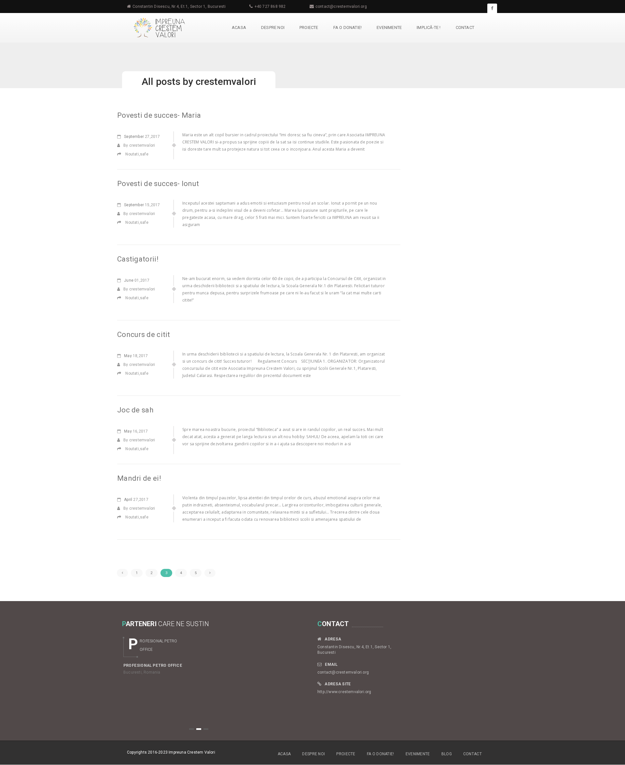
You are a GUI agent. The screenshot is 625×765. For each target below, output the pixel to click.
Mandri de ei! (139, 478)
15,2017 (142, 205)
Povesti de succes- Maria (159, 115)
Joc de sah (135, 410)
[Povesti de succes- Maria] (121, 154)
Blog (446, 754)
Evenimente (389, 27)
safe (144, 154)
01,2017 (136, 280)
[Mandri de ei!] (121, 517)
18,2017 (136, 356)
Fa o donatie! (347, 27)
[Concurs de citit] (121, 373)
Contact (465, 27)
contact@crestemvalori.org (341, 6)
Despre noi (273, 27)
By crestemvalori (139, 145)
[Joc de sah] (121, 449)
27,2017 (142, 136)
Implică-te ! (428, 27)
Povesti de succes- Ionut (158, 184)
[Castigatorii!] (121, 298)
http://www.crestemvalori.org (344, 692)
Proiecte (308, 27)
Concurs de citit (143, 334)
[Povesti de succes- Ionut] (121, 222)
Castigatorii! (138, 259)
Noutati (132, 154)
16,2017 (136, 431)
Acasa (239, 27)
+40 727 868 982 (270, 6)
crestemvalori (226, 81)
